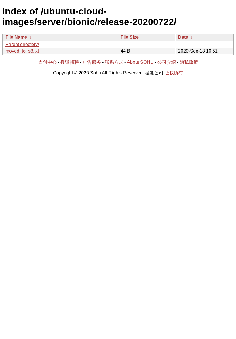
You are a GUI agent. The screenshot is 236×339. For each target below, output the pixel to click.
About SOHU (140, 62)
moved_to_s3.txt (22, 51)
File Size (130, 37)
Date (183, 37)
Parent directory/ (22, 44)
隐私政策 (189, 62)
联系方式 (114, 62)
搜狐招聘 (69, 62)
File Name (16, 37)
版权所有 (174, 72)
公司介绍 (166, 62)
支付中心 (47, 62)
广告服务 (92, 62)
